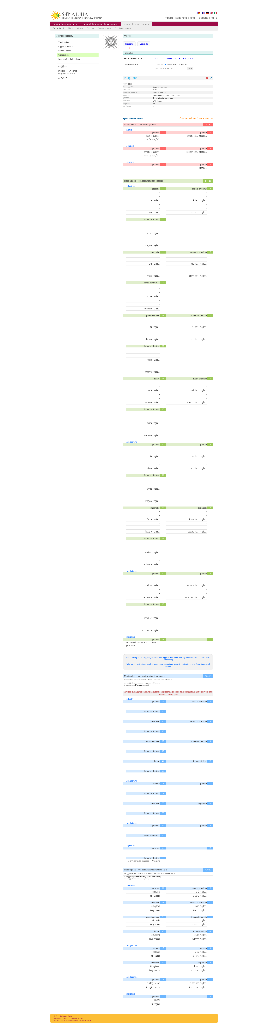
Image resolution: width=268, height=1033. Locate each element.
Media (71, 28)
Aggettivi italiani (65, 46)
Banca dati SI (58, 28)
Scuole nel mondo (123, 28)
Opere (80, 28)
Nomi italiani (63, 42)
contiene (172, 64)
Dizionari (90, 28)
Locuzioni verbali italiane (69, 59)
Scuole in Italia (104, 28)
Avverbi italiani (64, 50)
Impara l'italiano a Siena (65, 24)
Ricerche (129, 44)
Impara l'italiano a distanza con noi (100, 24)
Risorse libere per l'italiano (136, 24)
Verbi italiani (63, 55)
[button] (129, 44)
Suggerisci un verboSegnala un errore (67, 72)
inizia (161, 64)
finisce (184, 64)
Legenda (144, 44)
